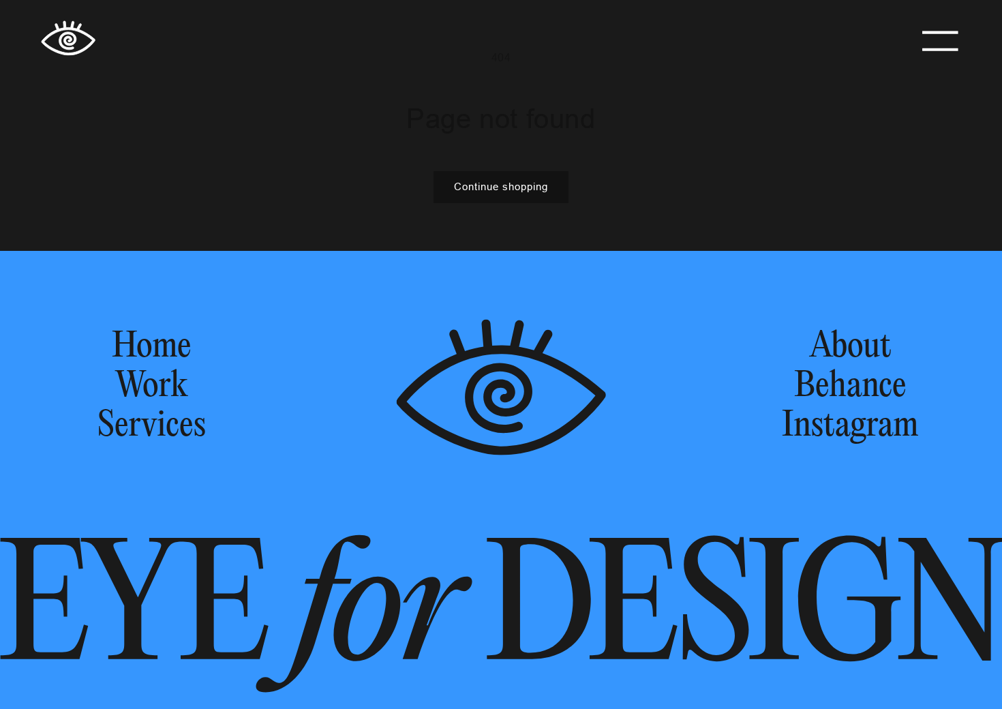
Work (151, 386)
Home (152, 347)
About (851, 347)
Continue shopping (501, 186)
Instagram (850, 426)
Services (151, 426)
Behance (850, 386)
